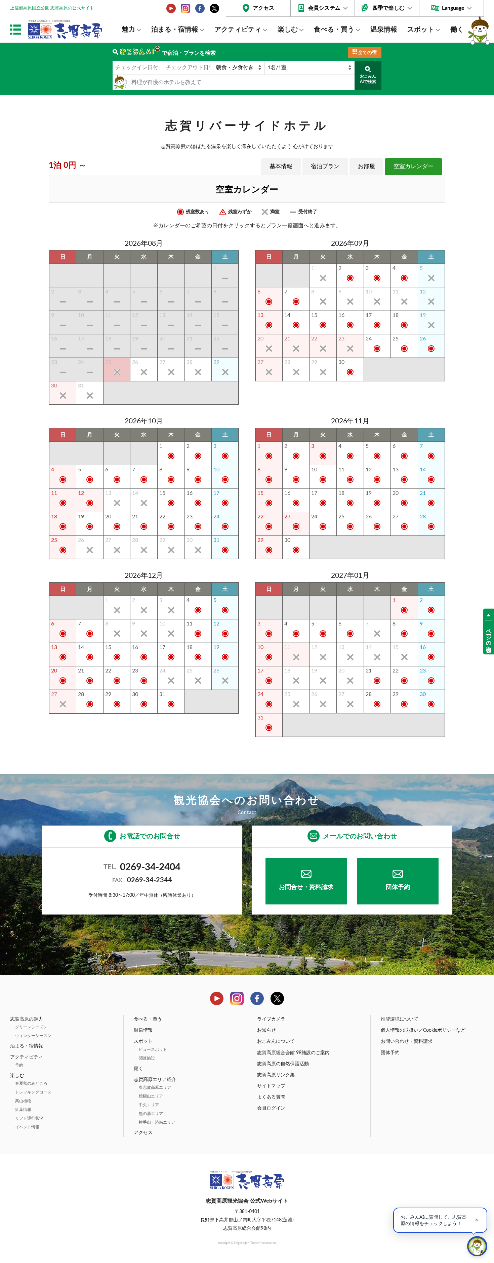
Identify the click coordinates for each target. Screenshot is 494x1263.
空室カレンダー (414, 166)
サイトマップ (271, 1086)
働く (457, 29)
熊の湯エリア (151, 1114)
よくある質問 (271, 1097)
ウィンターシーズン (33, 1036)
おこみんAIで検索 (368, 79)
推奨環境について (399, 1019)
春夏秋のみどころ (31, 1083)
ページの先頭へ (488, 637)
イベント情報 (27, 1127)
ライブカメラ (271, 1019)
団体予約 (398, 887)
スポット (420, 29)
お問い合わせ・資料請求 (407, 1041)
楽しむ (288, 29)
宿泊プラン (325, 166)
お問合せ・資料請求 (306, 887)
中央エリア (149, 1105)
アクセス (263, 8)
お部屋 (366, 166)
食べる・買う (334, 29)
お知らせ (266, 1030)
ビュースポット (153, 1049)
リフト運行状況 (29, 1118)
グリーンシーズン (31, 1027)
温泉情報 (383, 29)
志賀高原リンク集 (276, 1075)
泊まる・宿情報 (174, 29)
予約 (19, 1065)
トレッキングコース (33, 1092)
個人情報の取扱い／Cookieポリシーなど (423, 1030)
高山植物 (23, 1101)
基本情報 (281, 166)
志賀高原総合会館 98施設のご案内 (293, 1052)
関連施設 (147, 1058)
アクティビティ (237, 29)
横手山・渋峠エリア (157, 1122)
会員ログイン (271, 1108)
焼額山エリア (151, 1096)
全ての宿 (367, 52)
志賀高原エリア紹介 (155, 1079)
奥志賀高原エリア (155, 1087)
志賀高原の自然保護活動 (283, 1064)
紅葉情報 (23, 1110)
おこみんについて (276, 1041)
